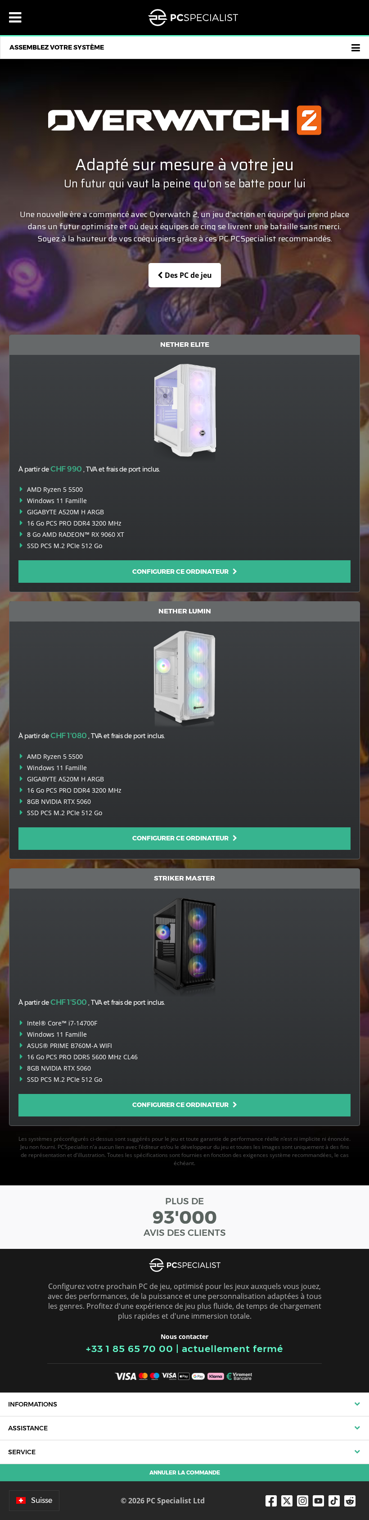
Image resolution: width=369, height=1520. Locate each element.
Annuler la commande (184, 1472)
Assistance (28, 1428)
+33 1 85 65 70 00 (129, 1348)
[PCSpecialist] (193, 18)
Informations (32, 1404)
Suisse (41, 1500)
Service (22, 1452)
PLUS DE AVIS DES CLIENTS (185, 1217)
